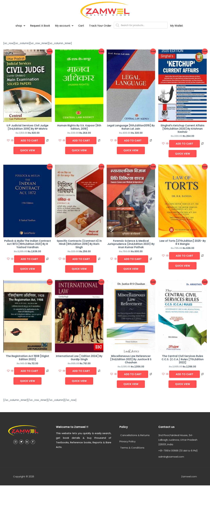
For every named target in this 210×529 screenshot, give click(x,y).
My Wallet (176, 26)
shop (19, 26)
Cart (81, 26)
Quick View (27, 150)
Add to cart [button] (29, 140)
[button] (20, 25)
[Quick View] (12, 140)
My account (62, 26)
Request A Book (40, 26)
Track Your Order (100, 26)
